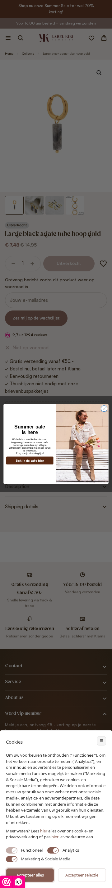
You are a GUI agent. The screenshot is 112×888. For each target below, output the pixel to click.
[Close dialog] (104, 408)
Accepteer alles (30, 875)
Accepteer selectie (81, 875)
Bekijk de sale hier (30, 461)
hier (54, 837)
